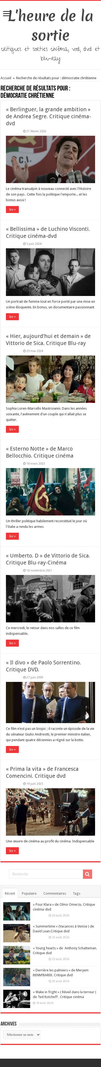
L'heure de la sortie (50, 25)
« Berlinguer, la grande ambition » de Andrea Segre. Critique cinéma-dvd (48, 116)
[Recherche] (87, 874)
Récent (10, 893)
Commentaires (54, 893)
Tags (76, 893)
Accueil (6, 78)
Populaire (29, 893)
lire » (12, 209)
